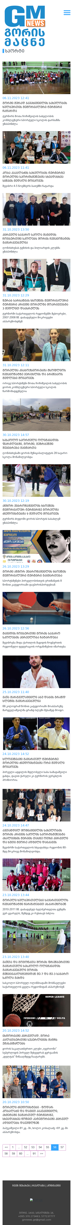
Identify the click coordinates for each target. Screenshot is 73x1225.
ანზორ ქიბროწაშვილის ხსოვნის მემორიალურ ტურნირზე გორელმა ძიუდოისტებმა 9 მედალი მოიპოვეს (31, 509)
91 (34, 1153)
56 (54, 1147)
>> (41, 1153)
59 (13, 1153)
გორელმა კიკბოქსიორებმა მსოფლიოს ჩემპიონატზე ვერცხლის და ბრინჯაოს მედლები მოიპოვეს (34, 374)
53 (32, 1147)
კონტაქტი (54, 1185)
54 (40, 1147)
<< (6, 1147)
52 (25, 1147)
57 (62, 1147)
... (19, 1147)
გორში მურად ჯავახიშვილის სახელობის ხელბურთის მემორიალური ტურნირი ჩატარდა (35, 107)
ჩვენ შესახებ (21, 1185)
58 (6, 1153)
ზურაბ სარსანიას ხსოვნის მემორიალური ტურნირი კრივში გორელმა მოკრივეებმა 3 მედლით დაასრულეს (35, 304)
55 (47, 1147)
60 (20, 1153)
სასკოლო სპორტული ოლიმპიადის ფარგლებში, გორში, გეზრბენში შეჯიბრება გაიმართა (31, 444)
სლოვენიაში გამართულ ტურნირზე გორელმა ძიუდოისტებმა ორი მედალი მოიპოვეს (34, 763)
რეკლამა (38, 1185)
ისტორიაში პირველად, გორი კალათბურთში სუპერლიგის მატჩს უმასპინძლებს (30, 1039)
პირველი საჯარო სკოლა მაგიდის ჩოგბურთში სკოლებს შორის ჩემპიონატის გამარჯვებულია (36, 238)
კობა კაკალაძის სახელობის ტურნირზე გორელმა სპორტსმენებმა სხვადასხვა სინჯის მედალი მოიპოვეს (34, 176)
